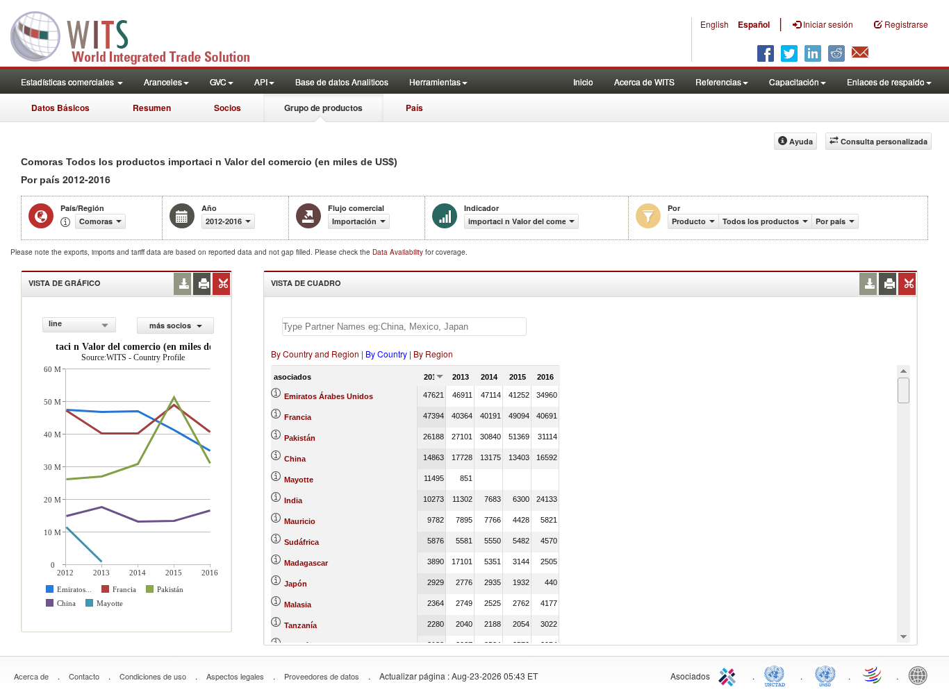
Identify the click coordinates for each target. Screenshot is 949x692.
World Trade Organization (873, 675)
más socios (171, 325)
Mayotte (298, 479)
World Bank (921, 675)
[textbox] (404, 326)
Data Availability (398, 252)
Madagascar (306, 563)
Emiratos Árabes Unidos (328, 396)
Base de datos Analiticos (341, 81)
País (414, 107)
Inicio (583, 81)
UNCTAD (777, 675)
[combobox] (79, 324)
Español (754, 24)
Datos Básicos (60, 107)
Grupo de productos (323, 107)
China (295, 459)
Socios (227, 107)
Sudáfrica (301, 542)
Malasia (297, 604)
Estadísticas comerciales (68, 81)
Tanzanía (300, 625)
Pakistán (299, 438)
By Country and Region (315, 354)
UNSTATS (825, 675)
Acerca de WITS (644, 81)
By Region (433, 354)
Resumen (152, 107)
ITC (729, 675)
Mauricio (299, 521)
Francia (297, 417)
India (293, 500)
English (714, 24)
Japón (295, 584)
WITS (139, 34)
